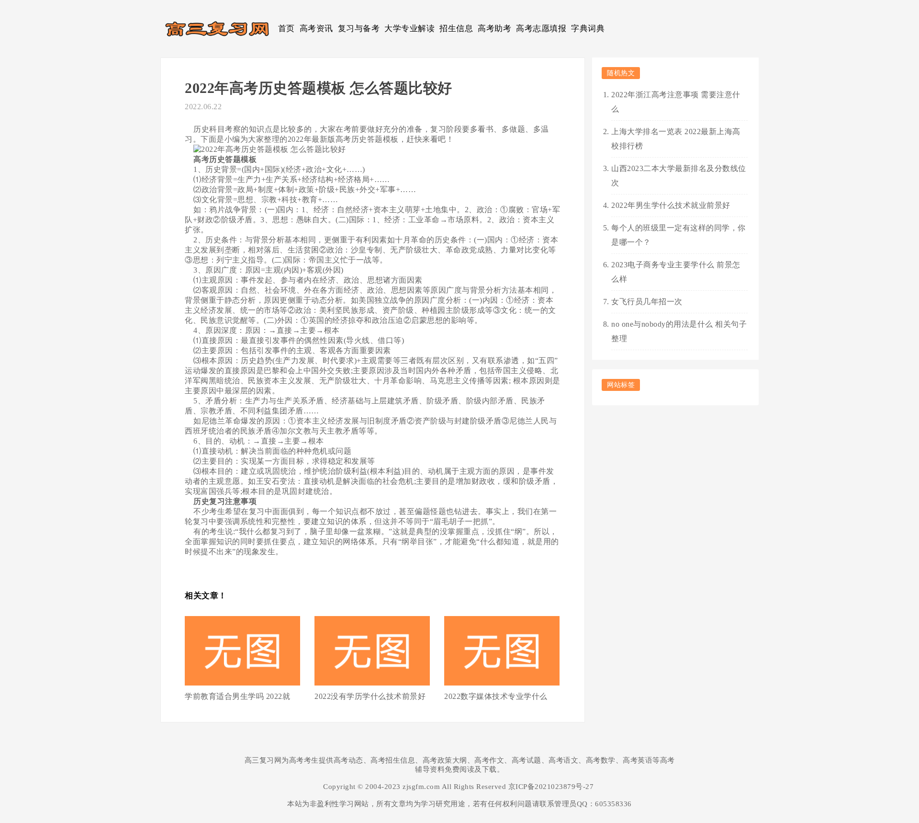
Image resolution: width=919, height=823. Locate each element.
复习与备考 (359, 28)
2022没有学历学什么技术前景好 (370, 696)
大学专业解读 (409, 28)
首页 (286, 28)
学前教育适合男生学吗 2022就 (237, 696)
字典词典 (588, 28)
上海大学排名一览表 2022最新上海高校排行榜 (675, 138)
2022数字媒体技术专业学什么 (496, 696)
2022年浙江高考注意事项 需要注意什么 (675, 102)
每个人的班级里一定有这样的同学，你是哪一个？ (678, 235)
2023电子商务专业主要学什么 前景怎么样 (675, 272)
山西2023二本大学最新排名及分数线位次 (678, 175)
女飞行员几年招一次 (647, 301)
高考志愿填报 (541, 28)
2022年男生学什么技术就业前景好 (670, 205)
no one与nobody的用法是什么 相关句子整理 (679, 331)
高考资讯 (316, 28)
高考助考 (494, 28)
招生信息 (456, 28)
